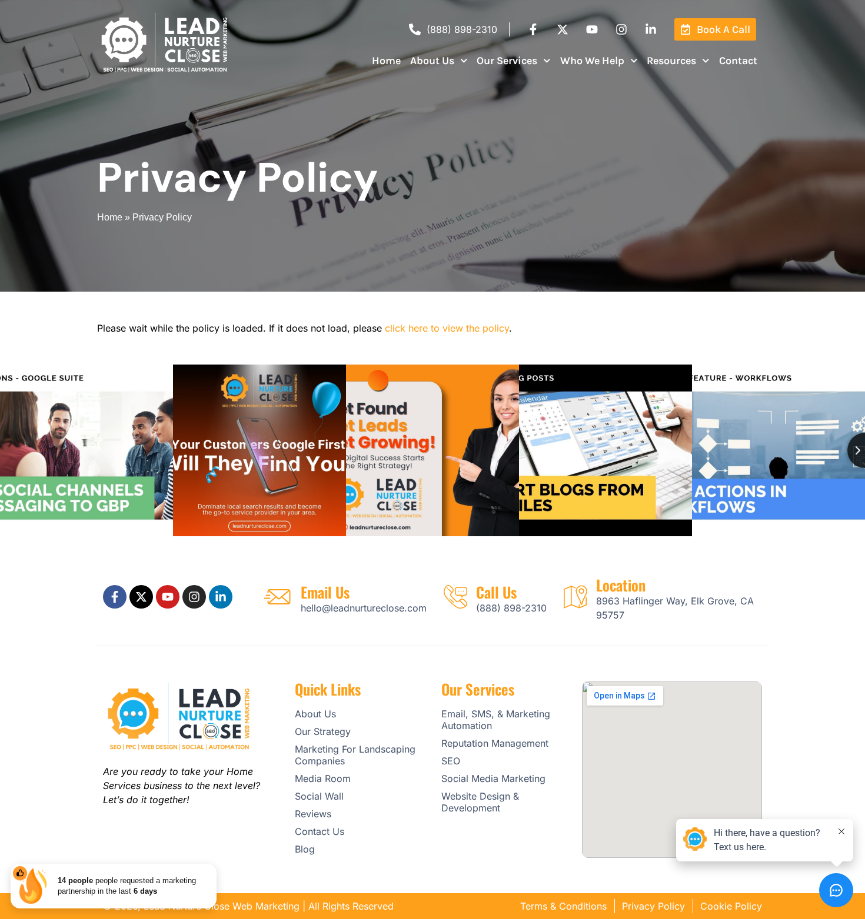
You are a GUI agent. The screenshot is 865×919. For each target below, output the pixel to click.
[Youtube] (592, 29)
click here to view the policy (447, 328)
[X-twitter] (562, 29)
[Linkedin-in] (651, 29)
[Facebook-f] (533, 29)
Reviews (313, 814)
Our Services (507, 60)
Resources (671, 60)
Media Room (323, 778)
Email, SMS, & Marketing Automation (495, 719)
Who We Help (592, 60)
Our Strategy (323, 731)
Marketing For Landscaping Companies (355, 755)
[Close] (214, 866)
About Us (432, 60)
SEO (450, 761)
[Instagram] (621, 29)
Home (386, 60)
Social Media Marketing (493, 778)
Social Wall (319, 796)
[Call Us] (455, 597)
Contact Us (319, 831)
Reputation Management (494, 743)
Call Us (496, 592)
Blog (305, 849)
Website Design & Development (480, 802)
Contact (738, 60)
